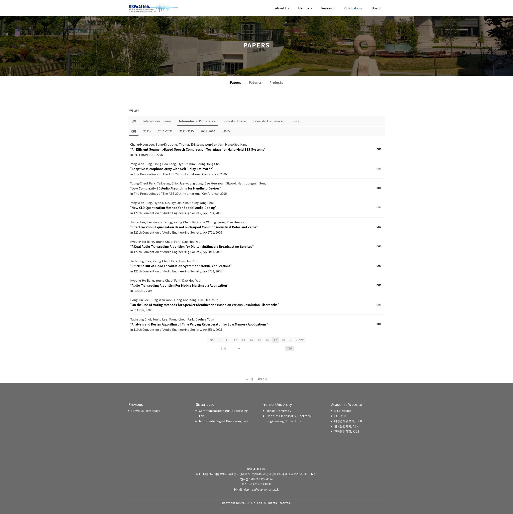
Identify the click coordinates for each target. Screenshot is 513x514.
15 (259, 340)
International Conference (197, 121)
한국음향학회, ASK (346, 426)
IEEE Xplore (342, 410)
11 (227, 340)
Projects (276, 82)
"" (198, 149)
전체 (133, 121)
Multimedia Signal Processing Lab (223, 421)
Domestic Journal (234, 121)
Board (376, 8)
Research (327, 8)
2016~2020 (165, 131)
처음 (212, 340)
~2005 (226, 131)
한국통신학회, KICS (347, 431)
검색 (289, 349)
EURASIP (340, 416)
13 (243, 340)
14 (251, 340)
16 (267, 340)
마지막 (300, 340)
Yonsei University (279, 410)
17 (275, 340)
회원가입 (262, 379)
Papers (235, 82)
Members (305, 8)
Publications (353, 8)
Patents (255, 82)
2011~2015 (186, 131)
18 (283, 340)
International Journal (157, 121)
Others (294, 121)
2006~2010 (208, 131)
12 (235, 340)
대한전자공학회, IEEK (348, 421)
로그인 (249, 379)
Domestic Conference (268, 121)
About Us (282, 8)
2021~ (147, 131)
